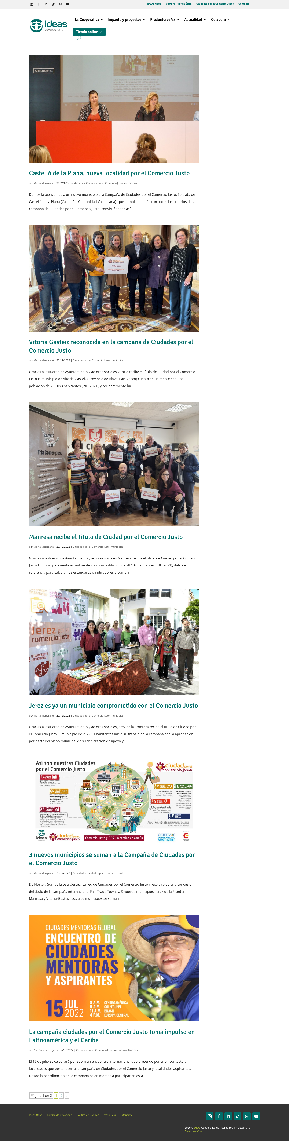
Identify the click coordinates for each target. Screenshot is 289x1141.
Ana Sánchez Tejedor (46, 1050)
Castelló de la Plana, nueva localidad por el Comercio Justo (109, 173)
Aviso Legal (110, 1114)
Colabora (218, 19)
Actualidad (193, 19)
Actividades (78, 183)
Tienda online (87, 31)
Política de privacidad (59, 1114)
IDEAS (197, 1127)
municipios (130, 183)
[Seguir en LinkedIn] (46, 4)
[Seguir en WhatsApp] (60, 4)
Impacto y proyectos (124, 19)
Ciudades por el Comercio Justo (215, 4)
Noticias (133, 1050)
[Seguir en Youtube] (67, 4)
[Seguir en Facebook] (39, 4)
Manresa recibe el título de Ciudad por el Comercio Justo (106, 537)
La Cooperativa (87, 19)
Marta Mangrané (44, 183)
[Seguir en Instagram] (31, 4)
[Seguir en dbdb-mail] (82, 4)
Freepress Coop (194, 1131)
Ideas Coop (35, 1114)
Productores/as (162, 19)
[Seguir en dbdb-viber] (75, 4)
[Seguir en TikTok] (53, 4)
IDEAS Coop (154, 4)
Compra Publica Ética (179, 4)
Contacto (243, 4)
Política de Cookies (88, 1114)
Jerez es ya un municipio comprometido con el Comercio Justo (113, 705)
